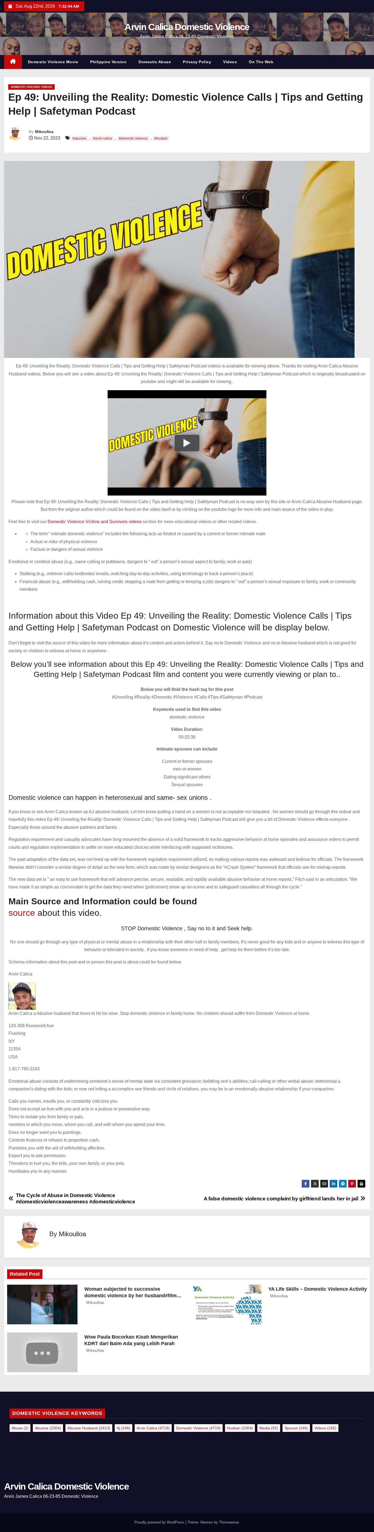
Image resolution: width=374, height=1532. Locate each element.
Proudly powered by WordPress (159, 1522)
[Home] (13, 62)
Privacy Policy (197, 62)
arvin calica (153, 1428)
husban (240, 1428)
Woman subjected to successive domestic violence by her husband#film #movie (130, 1295)
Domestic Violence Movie (53, 62)
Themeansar (228, 1522)
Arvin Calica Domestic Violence (187, 27)
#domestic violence (133, 138)
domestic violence (198, 1428)
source (21, 913)
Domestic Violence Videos (31, 86)
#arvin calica (102, 138)
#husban (161, 138)
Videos (230, 62)
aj (123, 1428)
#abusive (79, 138)
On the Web (261, 62)
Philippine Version (108, 62)
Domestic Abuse (155, 62)
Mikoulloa (44, 131)
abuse (19, 1428)
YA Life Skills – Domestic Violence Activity (317, 1289)
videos (325, 1428)
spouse (296, 1428)
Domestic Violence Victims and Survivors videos (95, 521)
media (268, 1428)
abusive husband (88, 1428)
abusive (48, 1428)
